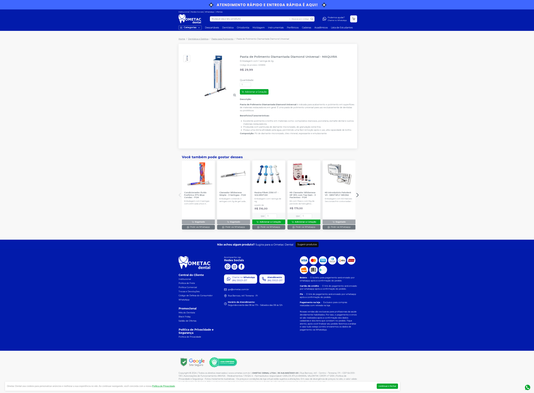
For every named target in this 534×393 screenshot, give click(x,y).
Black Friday (185, 316)
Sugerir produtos (307, 244)
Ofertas (219, 12)
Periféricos (293, 27)
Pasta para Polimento (222, 39)
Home (182, 39)
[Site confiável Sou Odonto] (223, 362)
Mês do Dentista (187, 312)
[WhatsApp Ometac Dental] (227, 266)
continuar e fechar (387, 386)
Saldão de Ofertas (187, 321)
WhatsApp (209, 12)
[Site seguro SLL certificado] (192, 362)
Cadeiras (306, 27)
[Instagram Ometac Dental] (234, 266)
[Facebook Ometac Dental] (241, 266)
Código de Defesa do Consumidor (196, 295)
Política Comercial (188, 287)
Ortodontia (243, 27)
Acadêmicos (321, 27)
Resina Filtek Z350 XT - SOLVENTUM (266, 193)
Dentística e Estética (198, 39)
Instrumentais (276, 27)
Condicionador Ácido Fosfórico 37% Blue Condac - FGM (195, 195)
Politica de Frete (187, 283)
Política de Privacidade (190, 337)
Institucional (184, 12)
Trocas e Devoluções (189, 291)
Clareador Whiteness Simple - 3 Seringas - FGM (232, 193)
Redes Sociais (197, 12)
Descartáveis (212, 27)
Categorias (190, 27)
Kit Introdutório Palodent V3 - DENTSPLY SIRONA (338, 193)
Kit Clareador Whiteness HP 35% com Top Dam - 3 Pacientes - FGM (303, 195)
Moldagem (259, 27)
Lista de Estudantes (342, 27)
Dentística (227, 27)
